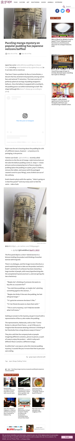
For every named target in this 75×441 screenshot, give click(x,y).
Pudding (19, 361)
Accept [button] (67, 437)
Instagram (68, 11)
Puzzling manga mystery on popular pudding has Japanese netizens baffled (24, 46)
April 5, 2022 (34, 250)
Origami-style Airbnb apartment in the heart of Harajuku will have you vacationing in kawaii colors (61, 101)
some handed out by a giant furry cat (29, 67)
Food (15, 2)
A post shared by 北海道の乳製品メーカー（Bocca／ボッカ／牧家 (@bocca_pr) (30, 142)
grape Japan (6, 3)
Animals (50, 2)
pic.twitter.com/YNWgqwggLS (28, 246)
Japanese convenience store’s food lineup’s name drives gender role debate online (24, 391)
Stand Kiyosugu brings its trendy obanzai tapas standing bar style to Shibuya (62, 72)
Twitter (24, 361)
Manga (15, 361)
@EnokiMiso (43, 37)
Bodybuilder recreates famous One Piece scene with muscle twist (9, 391)
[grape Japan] (6, 369)
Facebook (57, 11)
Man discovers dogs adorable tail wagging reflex (38, 410)
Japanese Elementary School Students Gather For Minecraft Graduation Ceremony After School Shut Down (24, 413)
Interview (58, 2)
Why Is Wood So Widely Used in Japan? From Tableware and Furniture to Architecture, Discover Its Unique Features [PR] (62, 42)
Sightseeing (35, 2)
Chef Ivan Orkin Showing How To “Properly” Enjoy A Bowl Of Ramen (38, 391)
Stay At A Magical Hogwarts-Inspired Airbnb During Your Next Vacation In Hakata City (10, 412)
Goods (43, 2)
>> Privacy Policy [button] (25, 439)
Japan (10, 361)
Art (28, 2)
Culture (22, 2)
